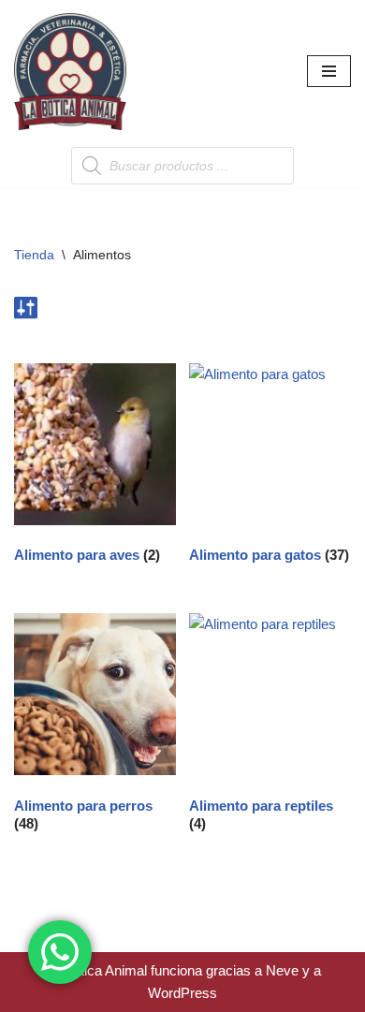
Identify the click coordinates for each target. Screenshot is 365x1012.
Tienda (34, 254)
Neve (282, 970)
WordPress (182, 993)
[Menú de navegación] (329, 71)
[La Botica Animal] (70, 71)
